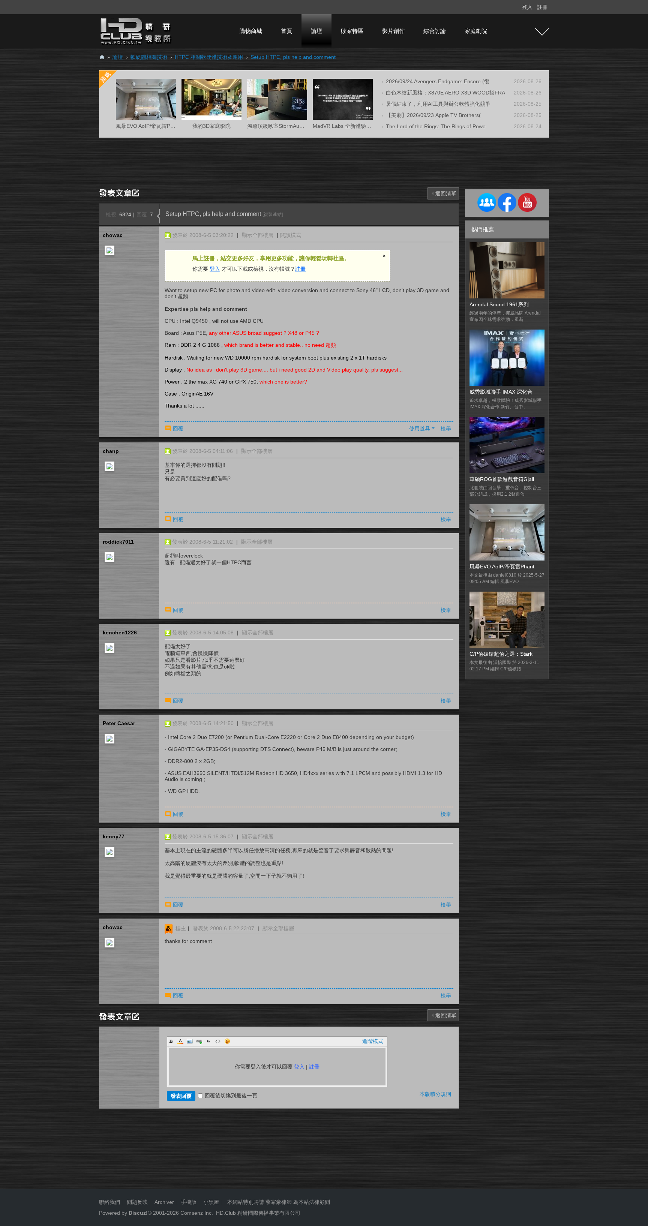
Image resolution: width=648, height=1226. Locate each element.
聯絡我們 (109, 1202)
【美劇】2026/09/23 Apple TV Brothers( (433, 115)
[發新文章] (120, 192)
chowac (113, 235)
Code (218, 1041)
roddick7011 (118, 542)
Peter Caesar (119, 723)
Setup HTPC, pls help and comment (293, 57)
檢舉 (446, 429)
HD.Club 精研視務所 (102, 57)
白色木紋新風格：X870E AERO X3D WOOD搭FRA (445, 93)
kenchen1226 (120, 632)
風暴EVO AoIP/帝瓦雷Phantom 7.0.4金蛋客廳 (169, 126)
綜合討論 (434, 31)
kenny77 (113, 836)
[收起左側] (158, 216)
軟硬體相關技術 (148, 57)
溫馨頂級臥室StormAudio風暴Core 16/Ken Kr (300, 126)
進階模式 (372, 1041)
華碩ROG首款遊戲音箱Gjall (502, 479)
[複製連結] (272, 214)
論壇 (316, 31)
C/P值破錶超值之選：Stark (501, 654)
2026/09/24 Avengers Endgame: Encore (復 (437, 81)
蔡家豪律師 (279, 1202)
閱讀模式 (290, 235)
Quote (208, 1041)
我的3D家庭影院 (211, 126)
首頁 (286, 31)
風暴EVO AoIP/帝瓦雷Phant (502, 567)
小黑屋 (211, 1202)
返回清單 (445, 193)
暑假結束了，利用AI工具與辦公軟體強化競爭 (438, 104)
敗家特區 (352, 31)
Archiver (164, 1202)
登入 (527, 7)
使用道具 (419, 429)
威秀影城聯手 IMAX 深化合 (501, 392)
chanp (111, 451)
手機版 (188, 1202)
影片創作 (393, 31)
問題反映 (136, 1202)
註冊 (542, 7)
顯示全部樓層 (257, 235)
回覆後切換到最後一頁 (231, 1096)
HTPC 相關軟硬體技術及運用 (209, 57)
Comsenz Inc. (196, 1213)
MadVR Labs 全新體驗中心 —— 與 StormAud (366, 126)
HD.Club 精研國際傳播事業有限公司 (258, 1213)
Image (190, 1041)
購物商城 (251, 31)
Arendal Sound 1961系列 (499, 304)
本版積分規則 (435, 1094)
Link (199, 1041)
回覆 (178, 429)
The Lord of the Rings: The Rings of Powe (436, 126)
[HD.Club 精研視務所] (136, 31)
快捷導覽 (542, 31)
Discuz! (138, 1213)
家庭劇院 (476, 31)
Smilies (227, 1041)
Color (180, 1041)
